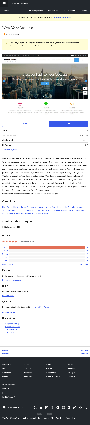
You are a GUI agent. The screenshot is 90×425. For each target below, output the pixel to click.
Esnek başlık (73, 207)
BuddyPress (8, 397)
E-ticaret (48, 207)
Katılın (70, 364)
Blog (4, 207)
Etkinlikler (72, 368)
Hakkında (6, 364)
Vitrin (26, 364)
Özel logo (30, 207)
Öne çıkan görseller (59, 207)
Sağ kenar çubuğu (60, 210)
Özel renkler (11, 207)
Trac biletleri (10, 332)
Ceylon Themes (12, 34)
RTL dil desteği (74, 210)
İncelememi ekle (8, 264)
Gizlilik (5, 377)
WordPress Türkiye (16, 407)
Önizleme (24, 123)
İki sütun (45, 213)
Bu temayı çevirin (9, 312)
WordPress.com (10, 384)
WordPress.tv (53, 377)
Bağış (71, 372)
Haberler (6, 368)
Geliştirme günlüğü (12, 324)
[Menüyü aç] (86, 3)
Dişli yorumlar (26, 213)
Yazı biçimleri (47, 210)
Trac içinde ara (11, 329)
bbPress (7, 393)
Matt (5, 388)
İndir (68, 123)
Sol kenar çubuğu (18, 210)
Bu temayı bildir (8, 296)
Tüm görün (83, 264)
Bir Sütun (29, 210)
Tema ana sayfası (9, 150)
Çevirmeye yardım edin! (62, 17)
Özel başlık (21, 207)
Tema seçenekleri (13, 213)
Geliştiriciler (51, 372)
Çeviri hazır (36, 213)
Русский (47, 307)
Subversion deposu (12, 327)
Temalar (5, 11)
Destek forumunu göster (11, 280)
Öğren (48, 364)
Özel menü (39, 207)
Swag (71, 377)
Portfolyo (37, 210)
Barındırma (6, 372)
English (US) (36, 307)
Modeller (28, 377)
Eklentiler (28, 372)
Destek (49, 368)
